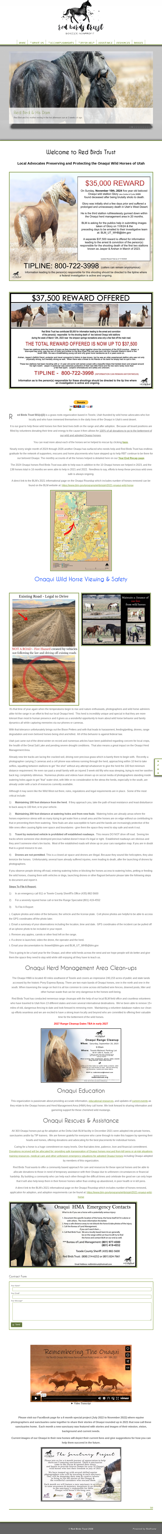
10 (150, 127)
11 (152, 127)
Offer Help (87, 42)
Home (22, 42)
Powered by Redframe (144, 1529)
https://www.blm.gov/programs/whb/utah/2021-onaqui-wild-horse (98, 485)
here (125, 442)
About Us (38, 42)
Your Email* (15, 1293)
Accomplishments (62, 42)
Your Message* (17, 1301)
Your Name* (15, 1286)
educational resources (101, 1101)
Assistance (105, 42)
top (151, 1507)
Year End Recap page (131, 458)
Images (138, 42)
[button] (16, 1324)
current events (140, 1101)
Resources (123, 42)
